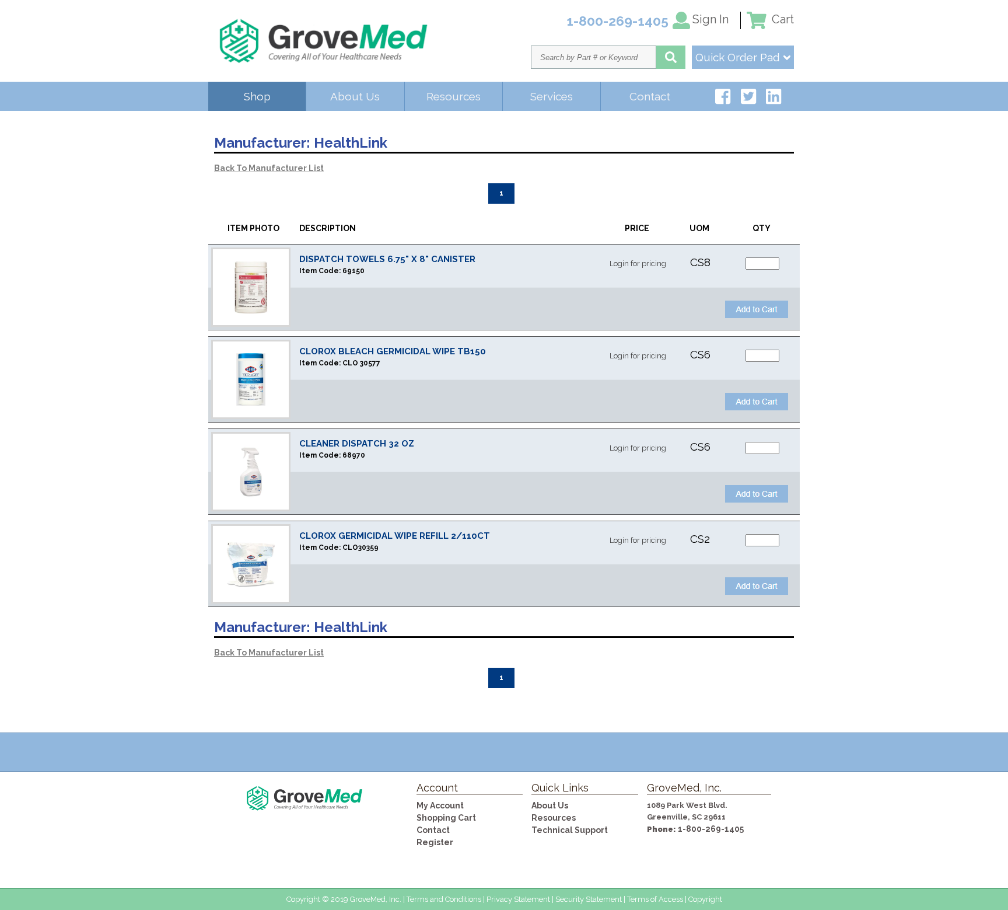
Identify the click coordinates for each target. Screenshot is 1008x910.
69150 (353, 271)
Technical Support (569, 830)
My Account (440, 805)
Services (551, 96)
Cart (781, 19)
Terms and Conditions (444, 899)
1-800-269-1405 (711, 829)
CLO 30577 (361, 363)
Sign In (710, 19)
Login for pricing (638, 263)
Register (434, 842)
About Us (355, 96)
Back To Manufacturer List (269, 168)
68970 (353, 455)
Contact (649, 96)
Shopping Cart (446, 817)
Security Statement (588, 899)
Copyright (705, 899)
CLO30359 (360, 547)
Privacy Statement (518, 899)
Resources (453, 96)
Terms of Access (655, 899)
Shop (257, 96)
